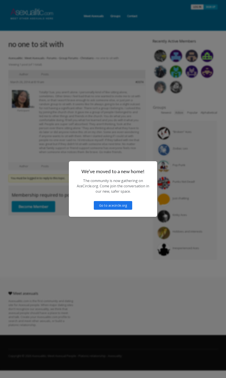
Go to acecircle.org (113, 205)
